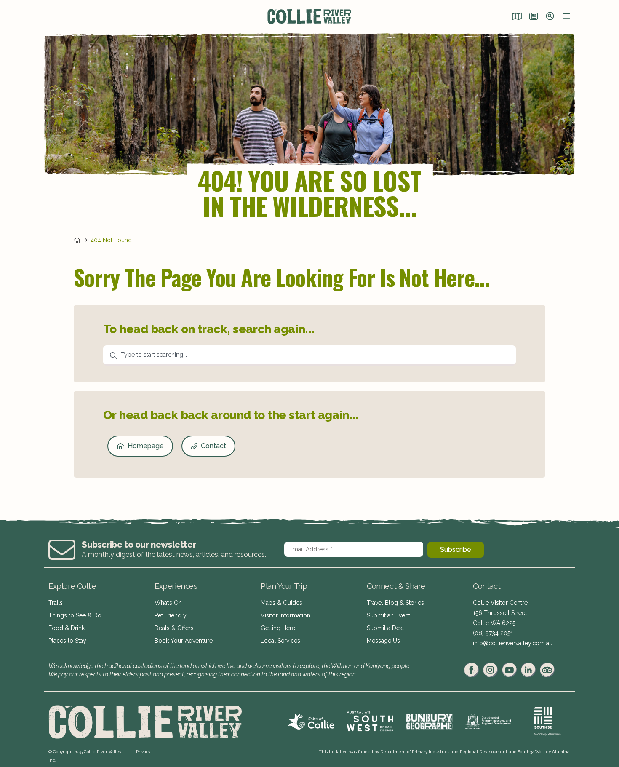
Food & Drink (66, 628)
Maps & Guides (281, 602)
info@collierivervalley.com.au (512, 643)
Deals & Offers (174, 628)
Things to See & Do (74, 615)
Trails (55, 602)
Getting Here (278, 628)
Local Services (280, 640)
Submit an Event (388, 615)
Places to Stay (67, 640)
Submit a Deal (385, 628)
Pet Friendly (171, 615)
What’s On (168, 602)
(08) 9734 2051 (493, 633)
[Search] (550, 17)
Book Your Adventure (184, 640)
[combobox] (309, 355)
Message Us (383, 640)
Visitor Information (285, 615)
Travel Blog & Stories (395, 602)
